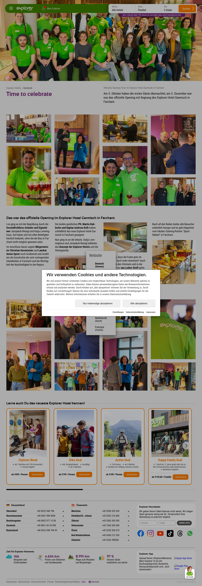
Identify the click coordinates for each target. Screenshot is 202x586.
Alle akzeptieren (138, 303)
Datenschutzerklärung (135, 312)
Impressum (150, 312)
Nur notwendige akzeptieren (98, 303)
